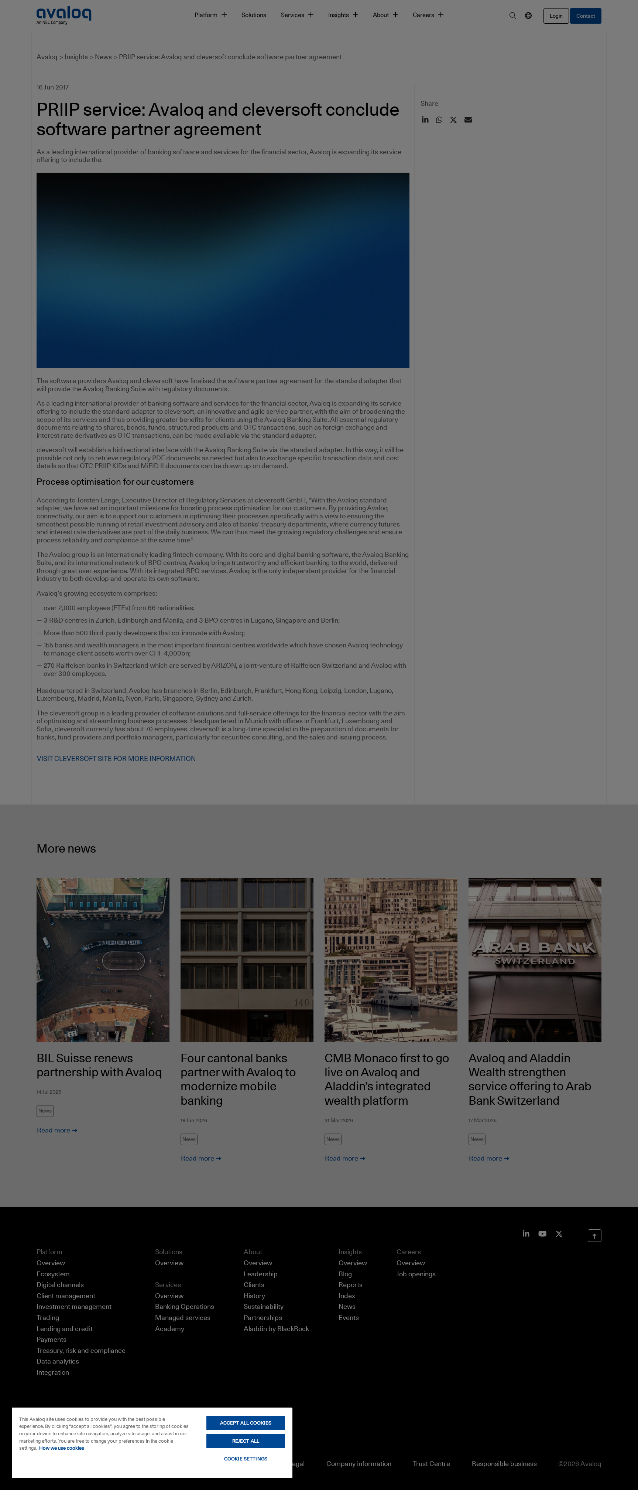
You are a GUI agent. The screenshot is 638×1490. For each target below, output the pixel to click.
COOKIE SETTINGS (245, 1459)
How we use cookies (61, 1448)
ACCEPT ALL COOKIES (245, 1423)
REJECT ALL (245, 1441)
